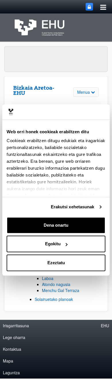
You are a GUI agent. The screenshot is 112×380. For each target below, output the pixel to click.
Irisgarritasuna (16, 325)
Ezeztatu (56, 262)
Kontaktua (12, 349)
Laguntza (11, 372)
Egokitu (53, 243)
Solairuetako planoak (54, 299)
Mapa (8, 361)
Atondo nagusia (56, 284)
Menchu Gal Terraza (60, 290)
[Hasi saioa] (89, 6)
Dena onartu (56, 225)
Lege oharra (14, 337)
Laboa (47, 278)
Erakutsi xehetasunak (72, 206)
